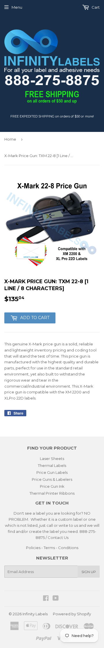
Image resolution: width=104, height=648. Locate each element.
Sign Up (88, 572)
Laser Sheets (52, 458)
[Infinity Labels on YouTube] (56, 599)
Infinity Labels (35, 614)
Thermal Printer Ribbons (52, 493)
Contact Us (58, 537)
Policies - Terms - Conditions (52, 547)
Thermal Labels (52, 465)
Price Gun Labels (52, 472)
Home (10, 139)
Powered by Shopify (72, 614)
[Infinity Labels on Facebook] (46, 599)
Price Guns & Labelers (52, 479)
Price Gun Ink (52, 486)
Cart (95, 7)
